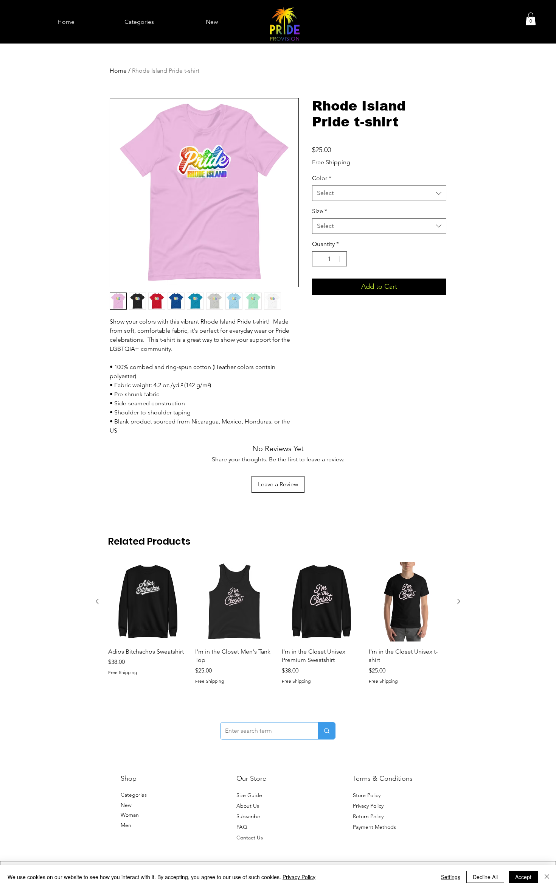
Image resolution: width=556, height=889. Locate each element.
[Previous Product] (97, 601)
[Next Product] (458, 601)
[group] (278, 623)
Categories (134, 794)
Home (118, 70)
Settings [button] (450, 877)
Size (319, 211)
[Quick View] (148, 601)
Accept (523, 877)
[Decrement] (318, 259)
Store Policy (367, 795)
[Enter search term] (326, 730)
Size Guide (249, 795)
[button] (530, 18)
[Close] (546, 877)
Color (321, 178)
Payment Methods (375, 827)
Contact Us (249, 837)
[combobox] (379, 193)
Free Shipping (331, 162)
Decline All (485, 877)
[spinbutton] (329, 259)
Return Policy (368, 816)
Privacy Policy (368, 805)
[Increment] (340, 259)
